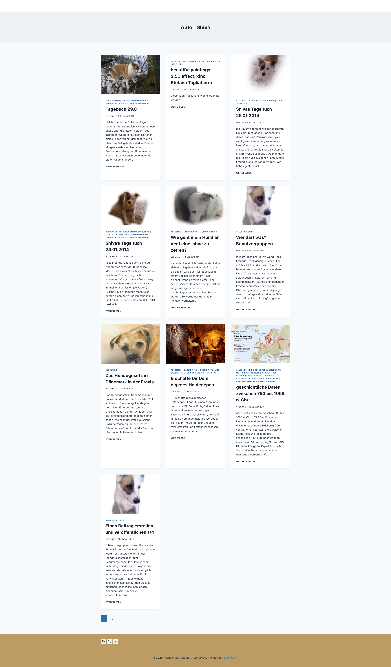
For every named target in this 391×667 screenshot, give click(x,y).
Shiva (112, 116)
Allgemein (111, 232)
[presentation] (130, 74)
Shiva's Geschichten (117, 103)
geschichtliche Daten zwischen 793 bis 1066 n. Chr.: (260, 393)
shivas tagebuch (139, 103)
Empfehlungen (196, 61)
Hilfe (252, 232)
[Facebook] (103, 641)
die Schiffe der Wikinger (261, 376)
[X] (109, 641)
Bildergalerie (178, 61)
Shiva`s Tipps (209, 232)
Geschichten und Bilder (135, 101)
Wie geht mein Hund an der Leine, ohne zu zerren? (195, 244)
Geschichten (113, 101)
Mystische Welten (253, 381)
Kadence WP (230, 657)
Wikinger (270, 381)
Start (214, 373)
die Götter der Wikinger (262, 370)
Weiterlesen (115, 166)
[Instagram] (115, 641)
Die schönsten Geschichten (134, 232)
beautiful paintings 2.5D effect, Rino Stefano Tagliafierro (191, 76)
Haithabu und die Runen (265, 378)
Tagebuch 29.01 (122, 109)
